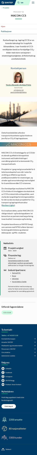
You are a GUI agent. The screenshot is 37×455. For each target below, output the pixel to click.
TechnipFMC (16, 273)
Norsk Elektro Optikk (19, 282)
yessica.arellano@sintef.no (18, 92)
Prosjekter (6, 8)
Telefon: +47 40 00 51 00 (9, 335)
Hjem (3, 26)
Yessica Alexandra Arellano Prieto (18, 85)
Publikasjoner (6, 31)
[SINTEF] (7, 2)
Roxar (14, 276)
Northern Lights (8, 205)
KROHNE (15, 279)
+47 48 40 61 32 (18, 90)
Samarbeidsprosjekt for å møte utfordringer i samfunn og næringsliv (20, 262)
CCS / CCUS (7, 312)
